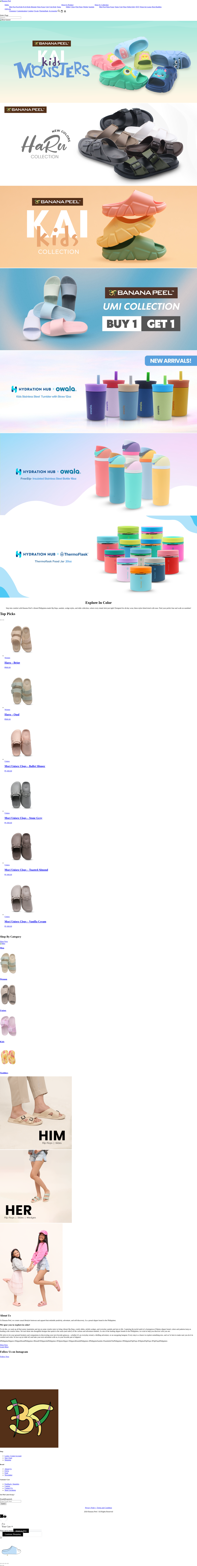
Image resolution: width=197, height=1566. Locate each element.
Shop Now (4, 941)
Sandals (91, 7)
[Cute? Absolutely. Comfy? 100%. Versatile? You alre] (73, 1372)
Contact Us (9, 1488)
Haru (39, 7)
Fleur (125, 7)
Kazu (43, 7)
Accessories (53, 11)
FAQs (7, 1471)
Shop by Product (67, 5)
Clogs (73, 7)
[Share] (5, 1563)
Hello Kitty (131, 7)
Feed (6, 1473)
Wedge (85, 7)
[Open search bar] (59, 11)
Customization (22, 11)
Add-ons (8, 9)
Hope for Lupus (146, 7)
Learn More (4, 1347)
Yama (59, 7)
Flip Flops (79, 7)
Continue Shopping (13, 1534)
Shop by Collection (102, 5)
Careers (7, 1486)
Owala (36, 11)
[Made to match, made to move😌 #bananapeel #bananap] (173, 1372)
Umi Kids (52, 7)
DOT (138, 7)
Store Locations (10, 1490)
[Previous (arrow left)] (1, 1565)
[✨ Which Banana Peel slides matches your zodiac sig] (24, 1372)
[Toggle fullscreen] (3, 1563)
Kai (14, 7)
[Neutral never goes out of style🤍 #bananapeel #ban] (123, 1372)
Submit (3, 1504)
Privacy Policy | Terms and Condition (98, 1508)
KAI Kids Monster (30, 7)
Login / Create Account (13, 1456)
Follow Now (4, 1357)
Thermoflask (43, 11)
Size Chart (8, 1458)
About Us (8, 1469)
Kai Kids (19, 7)
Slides (7, 5)
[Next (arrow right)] (3, 1565)
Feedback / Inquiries (12, 1484)
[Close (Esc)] (8, 1563)
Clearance (12, 11)
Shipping (8, 1460)
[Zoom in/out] (1, 1563)
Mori (11, 7)
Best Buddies (157, 7)
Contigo (30, 11)
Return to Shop (21, 1531)
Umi (47, 7)
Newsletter (8, 1475)
